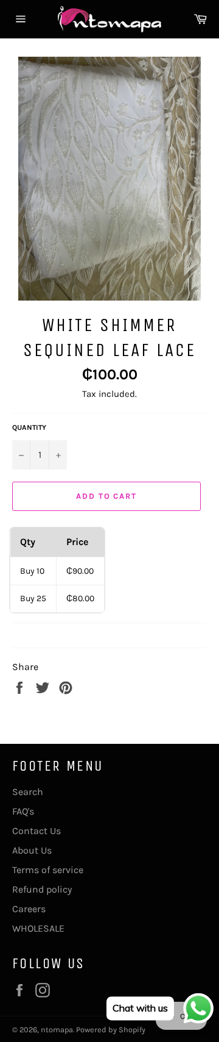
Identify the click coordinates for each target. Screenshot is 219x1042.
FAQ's (23, 811)
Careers (29, 909)
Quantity (29, 427)
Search (27, 792)
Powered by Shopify (110, 1029)
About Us (32, 850)
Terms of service (47, 870)
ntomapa (57, 1029)
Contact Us (36, 831)
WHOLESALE (38, 928)
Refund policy (42, 889)
